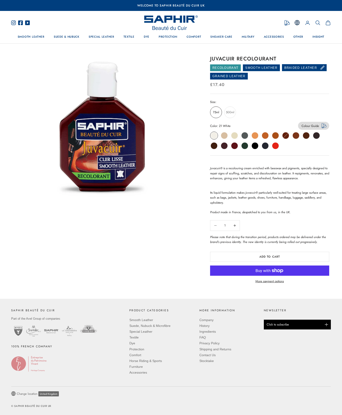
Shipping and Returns (215, 349)
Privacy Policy (209, 343)
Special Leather (101, 37)
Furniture (136, 367)
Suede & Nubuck (66, 37)
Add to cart (269, 257)
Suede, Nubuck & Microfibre (150, 326)
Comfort (194, 37)
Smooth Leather (31, 37)
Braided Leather (300, 68)
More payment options (269, 281)
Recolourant (225, 68)
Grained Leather (228, 76)
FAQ (202, 337)
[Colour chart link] (287, 23)
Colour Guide (310, 126)
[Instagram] (14, 22)
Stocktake (206, 361)
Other (298, 37)
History (204, 326)
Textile (129, 37)
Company (206, 320)
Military (248, 37)
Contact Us (207, 355)
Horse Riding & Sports (145, 361)
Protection (168, 37)
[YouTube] (26, 22)
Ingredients (207, 331)
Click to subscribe (278, 324)
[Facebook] (20, 22)
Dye (146, 37)
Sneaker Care (221, 37)
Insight (318, 37)
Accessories (274, 37)
